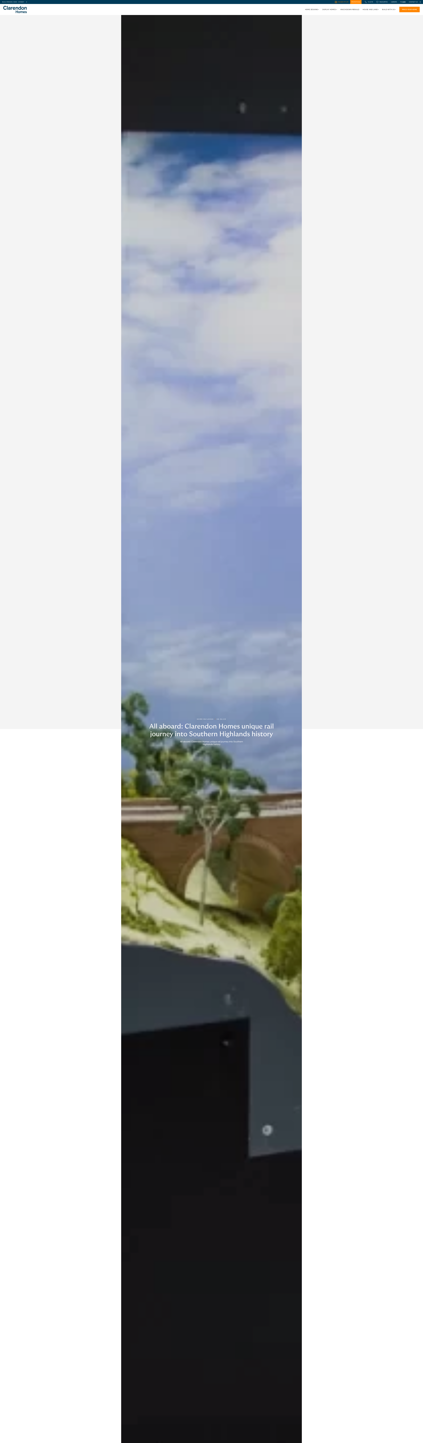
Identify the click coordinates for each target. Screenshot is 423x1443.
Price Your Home (409, 9)
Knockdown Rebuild (349, 9)
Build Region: (7, 2)
